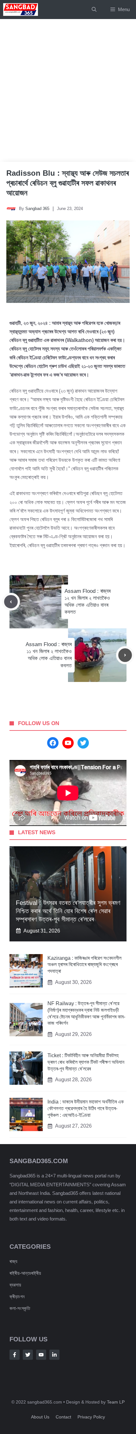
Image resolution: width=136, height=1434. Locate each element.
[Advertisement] (68, 90)
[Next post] (125, 655)
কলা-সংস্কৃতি (19, 1308)
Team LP (116, 1402)
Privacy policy (91, 1416)
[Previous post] (11, 602)
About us (40, 1416)
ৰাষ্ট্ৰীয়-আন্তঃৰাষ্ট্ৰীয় (25, 1273)
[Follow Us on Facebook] (14, 1355)
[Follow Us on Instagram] (41, 1355)
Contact (63, 1416)
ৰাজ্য (13, 1261)
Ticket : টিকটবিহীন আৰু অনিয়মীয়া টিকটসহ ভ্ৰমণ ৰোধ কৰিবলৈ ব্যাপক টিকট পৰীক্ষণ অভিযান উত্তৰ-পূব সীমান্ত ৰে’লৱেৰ (85, 1062)
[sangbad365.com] (20, 9)
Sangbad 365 (37, 208)
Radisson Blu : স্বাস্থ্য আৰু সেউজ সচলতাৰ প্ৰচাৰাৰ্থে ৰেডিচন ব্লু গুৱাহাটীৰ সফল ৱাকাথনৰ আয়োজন (67, 183)
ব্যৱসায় (15, 1284)
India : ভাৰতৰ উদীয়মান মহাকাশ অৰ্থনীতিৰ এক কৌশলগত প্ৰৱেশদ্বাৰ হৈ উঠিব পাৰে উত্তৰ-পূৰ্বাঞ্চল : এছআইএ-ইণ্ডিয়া (85, 1108)
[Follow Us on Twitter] (28, 1355)
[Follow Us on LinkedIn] (54, 1355)
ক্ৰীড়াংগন (17, 1296)
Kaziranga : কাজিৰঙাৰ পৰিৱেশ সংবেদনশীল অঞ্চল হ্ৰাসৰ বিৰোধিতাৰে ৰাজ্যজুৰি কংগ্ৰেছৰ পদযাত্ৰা (84, 964)
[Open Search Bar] (94, 9)
